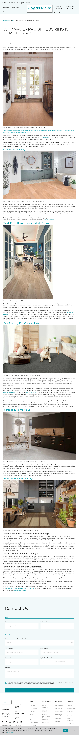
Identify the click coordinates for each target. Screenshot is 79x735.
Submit (39, 690)
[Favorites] (57, 12)
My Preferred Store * (45, 657)
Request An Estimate (70, 7)
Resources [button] (16, 7)
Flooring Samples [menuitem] (44, 710)
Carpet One (6, 20)
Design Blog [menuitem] (45, 722)
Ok (65, 730)
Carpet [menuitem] (32, 714)
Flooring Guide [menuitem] (59, 711)
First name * (8, 621)
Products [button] (5, 7)
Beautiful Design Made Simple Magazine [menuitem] (46, 717)
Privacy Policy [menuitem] (71, 723)
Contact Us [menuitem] (70, 715)
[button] (54, 12)
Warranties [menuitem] (58, 718)
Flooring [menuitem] (32, 705)
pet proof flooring (31, 392)
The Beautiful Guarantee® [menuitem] (58, 714)
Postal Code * (8, 657)
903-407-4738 (26, 2)
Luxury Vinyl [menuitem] (33, 708)
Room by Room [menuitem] (71, 708)
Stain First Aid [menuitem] (58, 708)
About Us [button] (5, 11)
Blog (13, 20)
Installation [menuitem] (58, 721)
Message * (7, 667)
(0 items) (59, 12)
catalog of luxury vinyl (10, 392)
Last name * (43, 621)
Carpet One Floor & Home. (13, 725)
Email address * (44, 648)
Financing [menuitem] (33, 725)
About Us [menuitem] (69, 705)
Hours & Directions (58, 7)
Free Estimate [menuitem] (34, 722)
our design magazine (19, 590)
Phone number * (9, 648)
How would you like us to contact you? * (15, 638)
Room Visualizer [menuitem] (45, 706)
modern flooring (46, 137)
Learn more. (10, 732)
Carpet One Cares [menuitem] (70, 712)
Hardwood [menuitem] (33, 711)
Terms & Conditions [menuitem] (70, 719)
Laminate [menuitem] (32, 717)
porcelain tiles (49, 219)
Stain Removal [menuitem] (59, 705)
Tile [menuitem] (31, 720)
